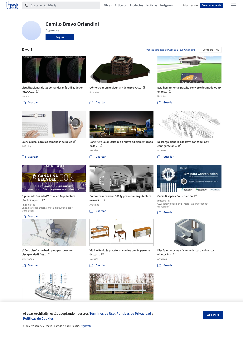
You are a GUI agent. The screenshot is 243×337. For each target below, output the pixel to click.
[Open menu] (234, 5)
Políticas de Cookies (38, 318)
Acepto (213, 315)
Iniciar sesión (189, 5)
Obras (108, 5)
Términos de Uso (102, 313)
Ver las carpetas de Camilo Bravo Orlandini (170, 50)
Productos (136, 5)
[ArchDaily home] (12, 5)
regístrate (85, 326)
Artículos (121, 5)
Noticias (151, 5)
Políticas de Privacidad (133, 313)
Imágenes (166, 5)
